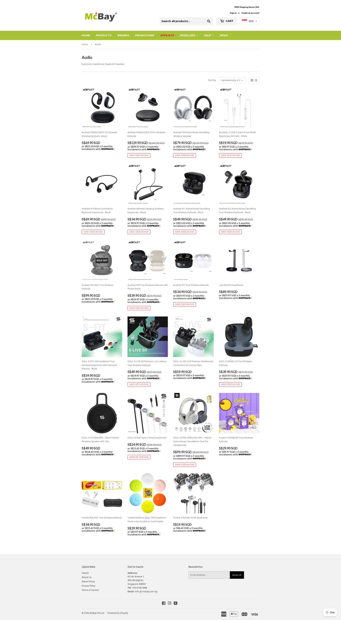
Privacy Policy (88, 585)
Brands (123, 35)
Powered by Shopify (117, 613)
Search (85, 573)
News (224, 35)
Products (104, 35)
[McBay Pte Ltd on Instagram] (169, 603)
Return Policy (88, 581)
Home (86, 35)
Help (208, 35)
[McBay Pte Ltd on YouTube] (175, 603)
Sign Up (237, 575)
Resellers (188, 35)
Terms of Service (90, 590)
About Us (86, 577)
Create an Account (250, 13)
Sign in (233, 13)
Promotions (144, 35)
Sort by (212, 80)
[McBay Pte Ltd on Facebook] (164, 603)
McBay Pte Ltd (97, 613)
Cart (229, 21)
